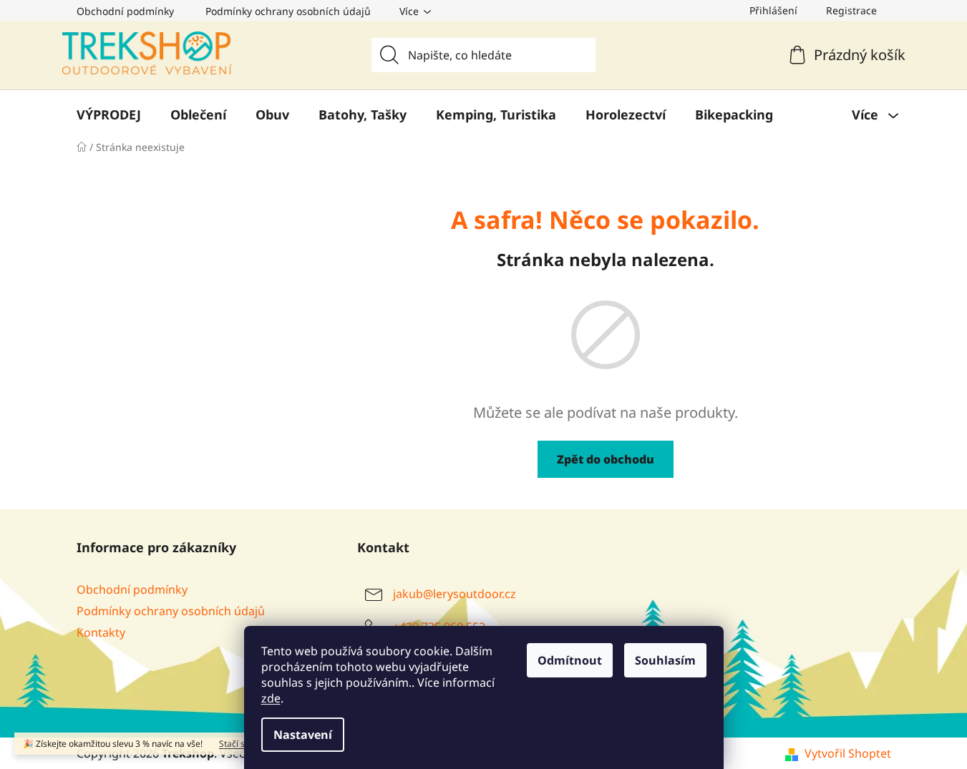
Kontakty (101, 632)
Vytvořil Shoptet (848, 753)
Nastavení (302, 735)
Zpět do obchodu (605, 459)
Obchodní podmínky (125, 11)
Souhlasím (665, 660)
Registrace (851, 10)
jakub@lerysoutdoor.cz (454, 594)
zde (271, 698)
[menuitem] (108, 114)
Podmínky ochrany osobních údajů (288, 11)
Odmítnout (570, 660)
